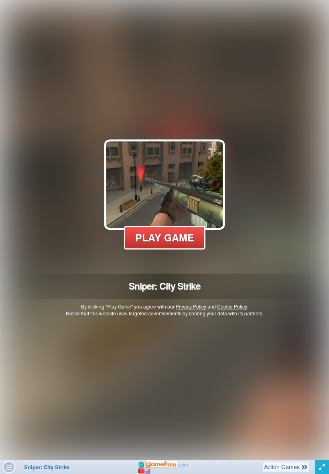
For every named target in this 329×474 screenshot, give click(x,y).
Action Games (282, 466)
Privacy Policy (191, 306)
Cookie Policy (232, 306)
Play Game (164, 237)
